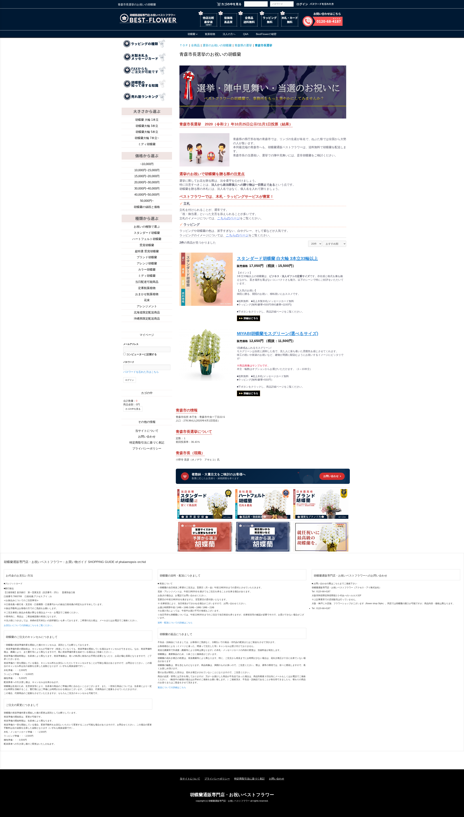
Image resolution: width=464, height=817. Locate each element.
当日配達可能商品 (146, 281)
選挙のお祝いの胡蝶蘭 (217, 45)
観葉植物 (210, 34)
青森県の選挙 (243, 45)
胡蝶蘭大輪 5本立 (147, 131)
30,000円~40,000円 (147, 188)
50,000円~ (147, 200)
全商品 (195, 45)
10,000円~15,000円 (147, 170)
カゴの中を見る (132, 409)
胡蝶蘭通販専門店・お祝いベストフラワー (232, 794)
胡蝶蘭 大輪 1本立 (147, 119)
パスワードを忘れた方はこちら (141, 371)
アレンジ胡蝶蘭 (147, 263)
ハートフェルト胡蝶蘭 (146, 238)
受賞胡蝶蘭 (147, 245)
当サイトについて (146, 430)
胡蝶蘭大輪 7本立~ (147, 138)
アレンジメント (147, 306)
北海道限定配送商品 (147, 312)
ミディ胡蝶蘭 (147, 144)
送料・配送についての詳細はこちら (175, 622)
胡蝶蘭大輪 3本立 (147, 125)
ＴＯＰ (183, 45)
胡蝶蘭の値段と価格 (147, 206)
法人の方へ (229, 34)
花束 (147, 300)
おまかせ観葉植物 (146, 294)
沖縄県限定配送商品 (147, 318)
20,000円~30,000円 (147, 182)
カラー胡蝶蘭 (147, 269)
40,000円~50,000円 (147, 194)
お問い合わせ (147, 436)
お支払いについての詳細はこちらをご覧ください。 (29, 625)
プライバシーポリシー (146, 448)
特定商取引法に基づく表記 (146, 442)
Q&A (245, 34)
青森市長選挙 (263, 45)
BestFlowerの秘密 (266, 34)
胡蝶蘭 (191, 34)
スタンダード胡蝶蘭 (147, 232)
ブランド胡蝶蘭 (147, 257)
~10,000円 (147, 164)
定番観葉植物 (147, 288)
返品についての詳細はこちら (172, 687)
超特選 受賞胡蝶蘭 (147, 251)
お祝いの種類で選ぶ (147, 226)
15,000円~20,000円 (147, 176)
